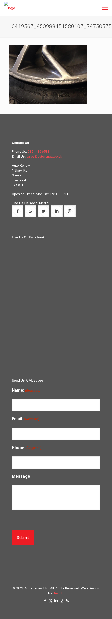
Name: (26, 390)
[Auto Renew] (9, 7)
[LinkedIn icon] (56, 600)
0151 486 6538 (38, 152)
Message (21, 476)
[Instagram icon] (62, 600)
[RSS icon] (67, 600)
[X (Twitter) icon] (51, 600)
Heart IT (58, 593)
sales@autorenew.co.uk (44, 156)
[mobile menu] (105, 7)
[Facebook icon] (45, 600)
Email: (25, 418)
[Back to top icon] (105, 611)
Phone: (26, 447)
